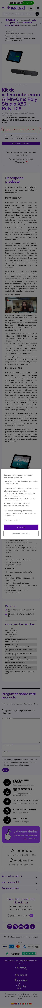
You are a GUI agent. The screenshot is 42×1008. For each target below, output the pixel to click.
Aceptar (20, 527)
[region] (21, 504)
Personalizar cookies (21, 533)
